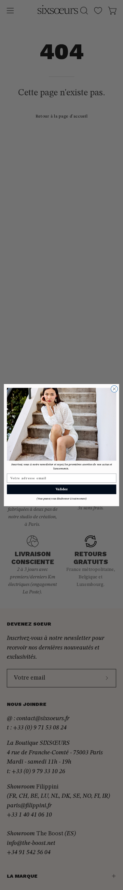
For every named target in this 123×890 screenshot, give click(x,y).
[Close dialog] (114, 388)
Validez (62, 489)
